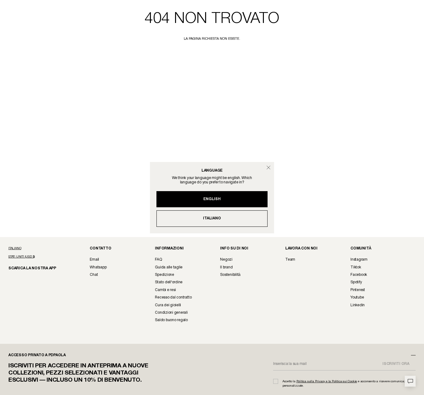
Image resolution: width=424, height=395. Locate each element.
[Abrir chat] (410, 381)
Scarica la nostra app (29, 268)
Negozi (226, 259)
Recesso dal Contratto (173, 297)
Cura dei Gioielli (168, 305)
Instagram (359, 259)
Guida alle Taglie (169, 267)
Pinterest (357, 290)
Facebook (358, 274)
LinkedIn (357, 305)
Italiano (212, 218)
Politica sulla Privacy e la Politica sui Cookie (326, 381)
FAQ (158, 259)
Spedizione (164, 274)
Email (94, 259)
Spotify (356, 282)
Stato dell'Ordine (169, 282)
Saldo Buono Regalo (171, 320)
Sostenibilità (230, 274)
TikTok (355, 267)
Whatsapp (98, 267)
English (211, 199)
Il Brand (226, 267)
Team (290, 259)
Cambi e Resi (165, 290)
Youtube (357, 297)
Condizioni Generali (171, 312)
